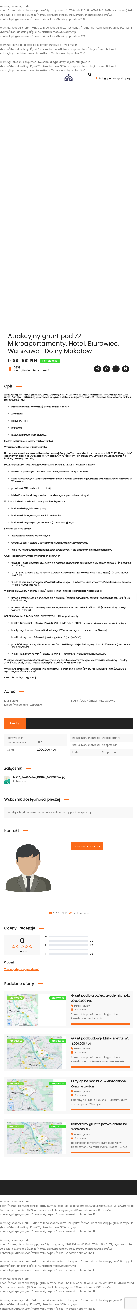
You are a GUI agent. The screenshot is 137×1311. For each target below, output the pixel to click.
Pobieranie (19, 781)
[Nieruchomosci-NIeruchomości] (68, 77)
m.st (44, 455)
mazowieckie (107, 700)
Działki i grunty (111, 738)
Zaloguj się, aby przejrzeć (21, 969)
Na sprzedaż (109, 745)
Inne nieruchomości (87, 846)
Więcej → (95, 1104)
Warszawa (36, 705)
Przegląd (15, 723)
